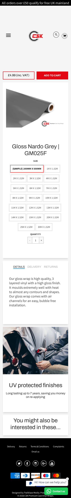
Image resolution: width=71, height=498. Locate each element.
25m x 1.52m (26, 227)
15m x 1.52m (35, 217)
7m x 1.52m (51, 188)
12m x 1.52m (35, 207)
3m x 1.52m (35, 178)
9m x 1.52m (34, 197)
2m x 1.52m (18, 178)
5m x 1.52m (18, 188)
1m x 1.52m (52, 168)
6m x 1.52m (35, 188)
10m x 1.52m (51, 197)
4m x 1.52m (51, 178)
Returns (51, 266)
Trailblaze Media (31, 492)
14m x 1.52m (17, 217)
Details (19, 266)
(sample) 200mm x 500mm (26, 168)
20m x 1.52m (53, 217)
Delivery (34, 266)
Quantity (35, 234)
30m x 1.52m (44, 227)
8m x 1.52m (17, 197)
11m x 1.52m (17, 207)
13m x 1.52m (53, 207)
